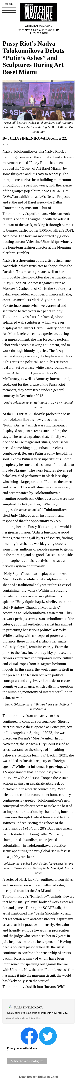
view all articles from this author (23, 1018)
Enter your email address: (22, 1048)
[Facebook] (29, 1035)
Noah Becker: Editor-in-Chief (38, 1076)
